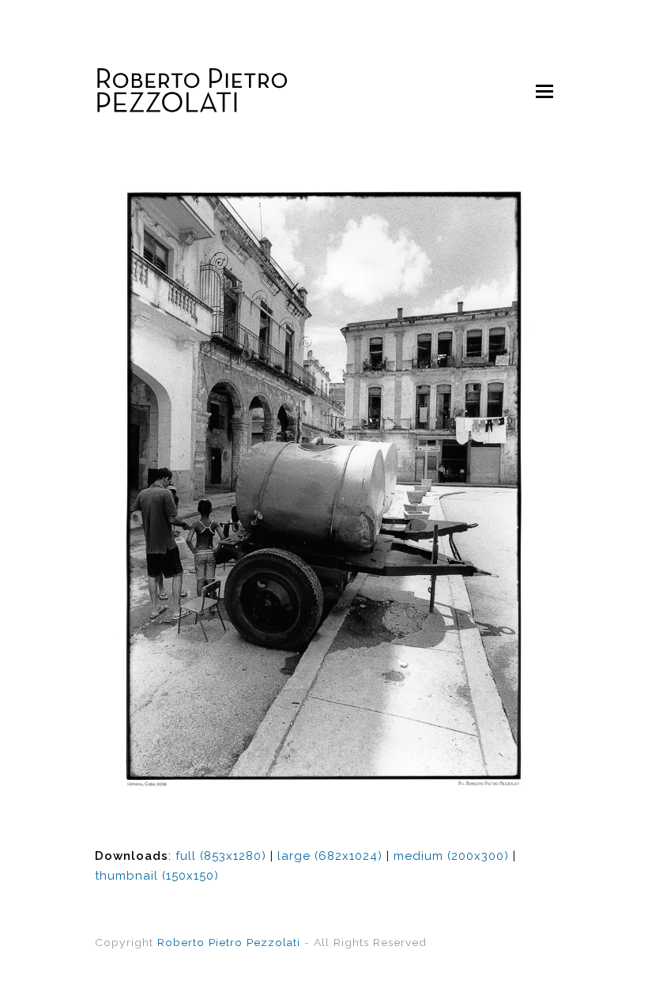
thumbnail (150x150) (157, 876)
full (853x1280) (220, 856)
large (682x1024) (329, 856)
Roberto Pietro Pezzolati (228, 942)
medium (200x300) (451, 856)
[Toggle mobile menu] (544, 91)
